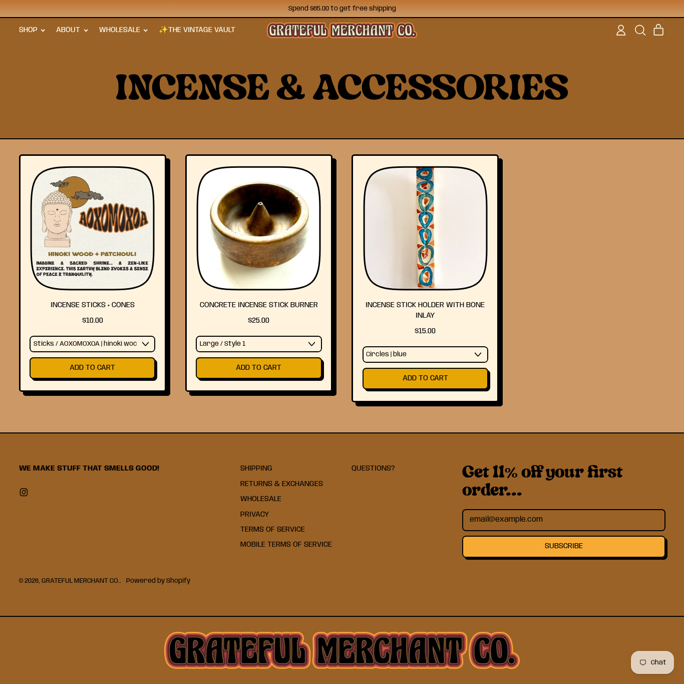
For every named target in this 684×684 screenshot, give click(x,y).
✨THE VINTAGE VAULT (197, 30)
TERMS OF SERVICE (272, 530)
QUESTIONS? (373, 469)
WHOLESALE (260, 499)
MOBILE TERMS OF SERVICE (286, 545)
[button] (639, 30)
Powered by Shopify (158, 580)
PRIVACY (254, 515)
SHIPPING (256, 469)
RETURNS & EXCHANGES (281, 484)
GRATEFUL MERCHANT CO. (81, 580)
